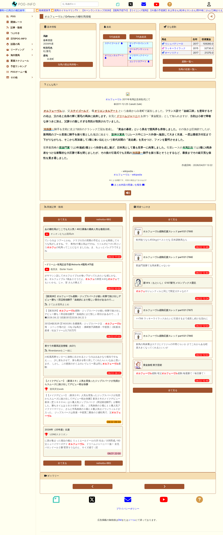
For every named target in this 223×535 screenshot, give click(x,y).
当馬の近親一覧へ (187, 69)
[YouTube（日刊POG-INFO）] (156, 4)
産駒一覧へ (187, 61)
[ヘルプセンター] (169, 4)
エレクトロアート (137, 61)
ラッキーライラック (175, 48)
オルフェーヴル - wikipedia (128, 174)
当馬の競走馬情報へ (68, 64)
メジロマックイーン (139, 55)
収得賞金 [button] (206, 39)
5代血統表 (114, 36)
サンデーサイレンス (139, 43)
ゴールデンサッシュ (139, 49)
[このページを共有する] (211, 16)
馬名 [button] (164, 39)
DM (120, 519)
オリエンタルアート (114, 55)
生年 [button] (195, 39)
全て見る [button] (62, 219)
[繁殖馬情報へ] (121, 43)
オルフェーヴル (114, 99)
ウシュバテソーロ (174, 43)
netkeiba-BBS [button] (103, 219)
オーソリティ (172, 52)
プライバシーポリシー (127, 508)
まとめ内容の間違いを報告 (127, 184)
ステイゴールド (112, 43)
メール (131, 519)
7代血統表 (141, 36)
